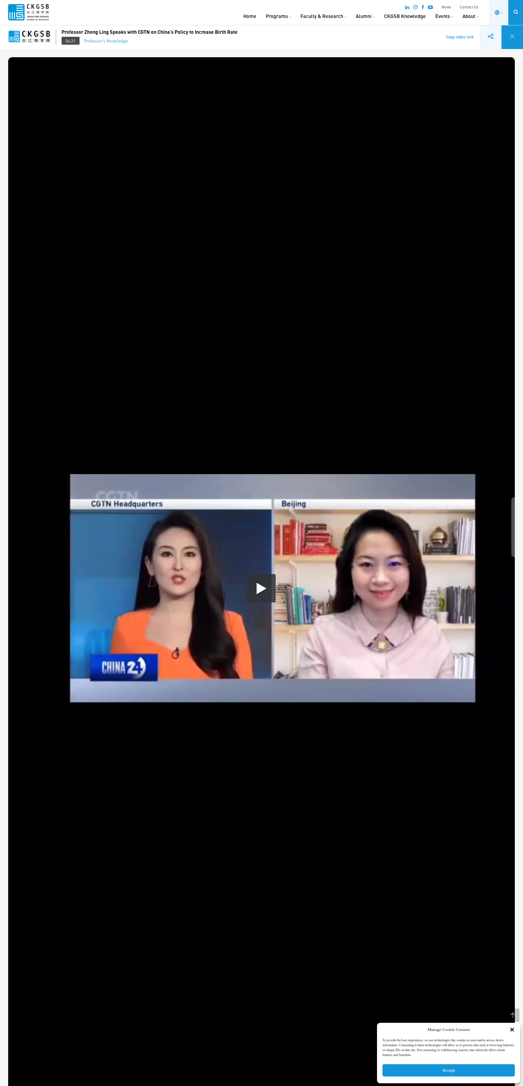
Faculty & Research (321, 16)
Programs (277, 16)
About (469, 16)
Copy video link (460, 32)
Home (249, 16)
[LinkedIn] (407, 8)
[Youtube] (430, 8)
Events (442, 16)
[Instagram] (415, 8)
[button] (512, 1029)
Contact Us (469, 7)
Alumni (364, 16)
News (446, 7)
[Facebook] (423, 8)
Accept (448, 1070)
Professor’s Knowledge (106, 41)
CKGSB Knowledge (405, 16)
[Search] (515, 12)
